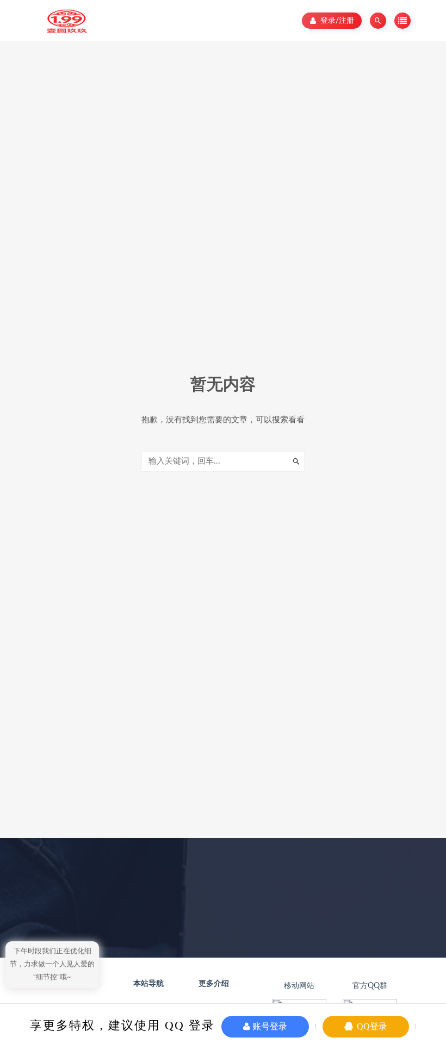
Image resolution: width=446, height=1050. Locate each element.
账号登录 (268, 1026)
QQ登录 (371, 1026)
